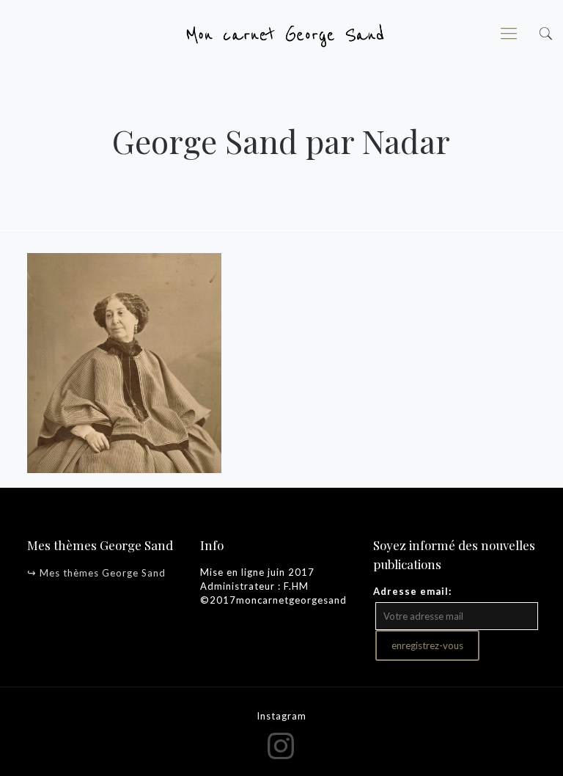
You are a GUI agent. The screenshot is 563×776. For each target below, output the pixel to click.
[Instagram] (281, 745)
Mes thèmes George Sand (103, 573)
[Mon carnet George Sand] (281, 33)
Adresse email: (412, 591)
